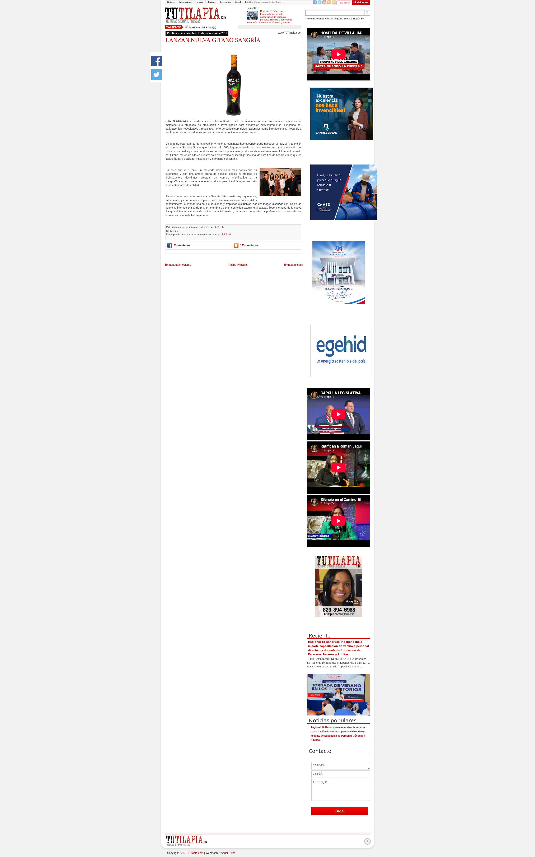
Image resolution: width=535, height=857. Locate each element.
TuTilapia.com (194, 852)
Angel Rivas (228, 852)
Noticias (171, 1)
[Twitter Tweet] (156, 78)
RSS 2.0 (226, 234)
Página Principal (237, 264)
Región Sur (358, 18)
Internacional (185, 1)
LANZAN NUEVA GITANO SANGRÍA (213, 40)
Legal (238, 1)
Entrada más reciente (178, 264)
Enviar (339, 811)
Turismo (212, 1)
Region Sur (225, 1)
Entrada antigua (293, 264)
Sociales (348, 18)
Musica (199, 1)
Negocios (338, 18)
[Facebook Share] (156, 65)
